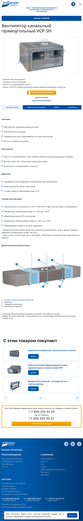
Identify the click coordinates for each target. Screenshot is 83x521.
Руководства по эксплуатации (15, 494)
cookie (29, 514)
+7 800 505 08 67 (41, 418)
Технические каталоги (11, 491)
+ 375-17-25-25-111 (55, 499)
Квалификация (8, 464)
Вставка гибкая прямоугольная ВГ (19, 300)
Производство (47, 459)
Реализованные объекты (12, 461)
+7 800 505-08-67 (33, 499)
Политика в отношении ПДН (14, 504)
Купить (33, 356)
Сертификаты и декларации (14, 483)
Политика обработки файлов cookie (17, 507)
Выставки (45, 475)
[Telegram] (66, 444)
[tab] (40, 398)
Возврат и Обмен (9, 489)
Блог (43, 464)
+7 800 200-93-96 (11, 499)
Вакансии (45, 472)
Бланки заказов (8, 486)
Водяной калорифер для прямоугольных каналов (52, 350)
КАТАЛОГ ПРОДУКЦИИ (12, 450)
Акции (43, 467)
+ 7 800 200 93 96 (41, 411)
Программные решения (12, 459)
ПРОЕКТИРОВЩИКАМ (11, 455)
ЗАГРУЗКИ (6, 479)
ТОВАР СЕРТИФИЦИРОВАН (41, 101)
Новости (44, 461)
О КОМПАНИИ (47, 455)
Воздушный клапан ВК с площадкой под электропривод (47, 382)
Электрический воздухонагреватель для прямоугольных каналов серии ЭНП (47, 366)
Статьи (5, 467)
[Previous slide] (5, 398)
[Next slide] (77, 398)
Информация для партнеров (53, 469)
